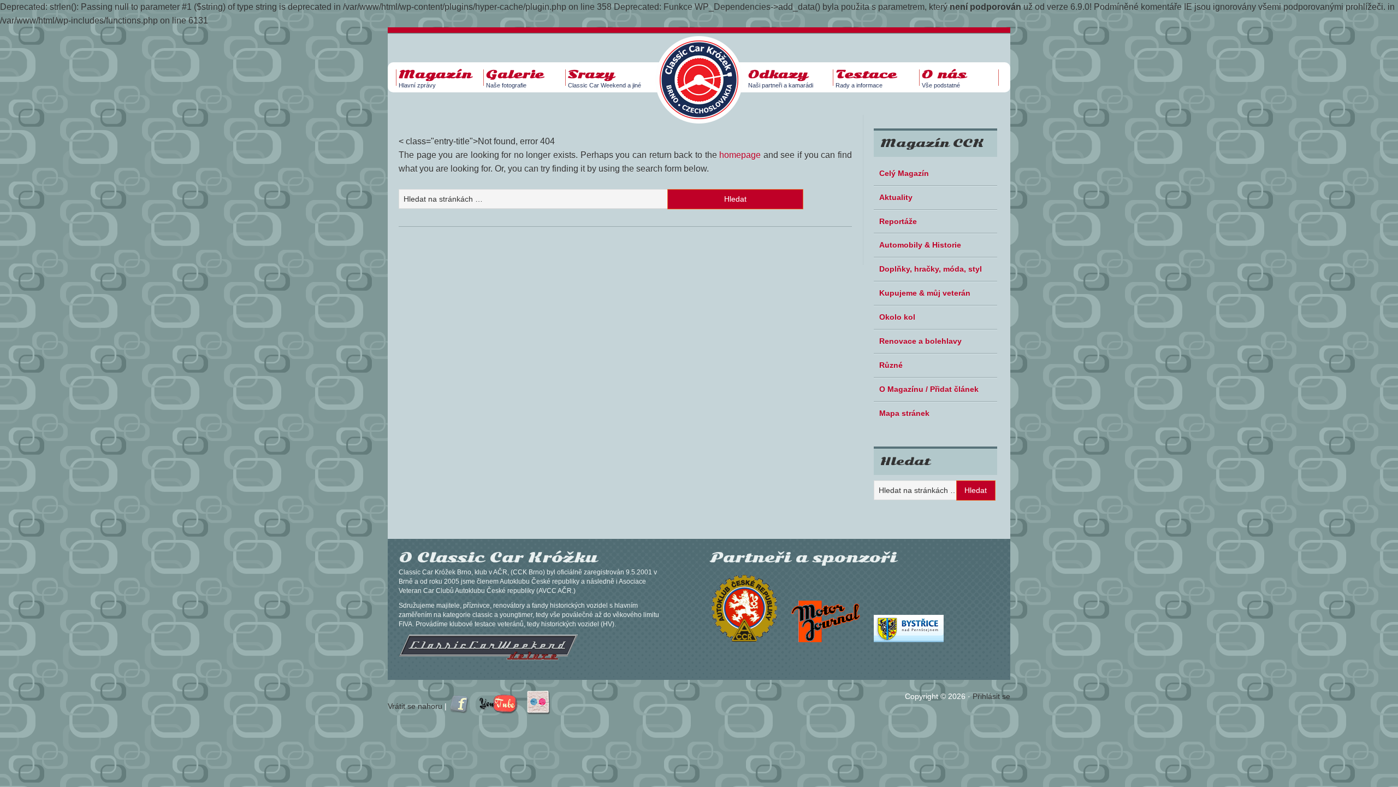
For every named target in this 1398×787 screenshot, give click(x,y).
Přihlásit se (991, 696)
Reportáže (898, 221)
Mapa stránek (904, 413)
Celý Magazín (904, 173)
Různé (891, 365)
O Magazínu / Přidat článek (929, 389)
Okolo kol (897, 317)
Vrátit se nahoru (415, 706)
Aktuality (896, 197)
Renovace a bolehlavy (920, 341)
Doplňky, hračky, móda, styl (930, 269)
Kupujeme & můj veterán (924, 293)
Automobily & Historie (920, 244)
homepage (740, 155)
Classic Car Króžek (704, 71)
